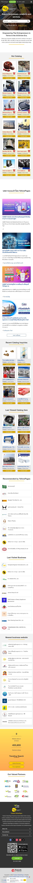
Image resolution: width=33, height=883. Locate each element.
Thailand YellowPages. (18, 875)
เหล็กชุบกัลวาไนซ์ (8, 330)
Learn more (13, 881)
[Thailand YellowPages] (14, 840)
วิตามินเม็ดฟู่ (7, 296)
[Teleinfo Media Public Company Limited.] (16, 870)
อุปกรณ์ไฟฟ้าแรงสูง (8, 263)
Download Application (23, 844)
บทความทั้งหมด (16, 335)
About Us (4, 828)
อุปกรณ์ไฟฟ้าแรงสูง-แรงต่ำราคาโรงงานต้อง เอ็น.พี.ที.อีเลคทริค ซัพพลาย (14, 251)
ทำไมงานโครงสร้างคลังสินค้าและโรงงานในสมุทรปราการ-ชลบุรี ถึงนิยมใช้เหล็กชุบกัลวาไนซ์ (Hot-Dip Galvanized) (15, 319)
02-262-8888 (12, 1)
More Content (26, 7)
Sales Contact (22, 25)
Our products (5, 832)
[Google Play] (25, 850)
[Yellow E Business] (10, 840)
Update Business (16, 763)
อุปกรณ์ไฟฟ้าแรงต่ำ (18, 263)
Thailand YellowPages (16, 813)
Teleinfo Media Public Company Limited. (19, 876)
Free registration (17, 766)
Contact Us (5, 835)
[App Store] (25, 847)
